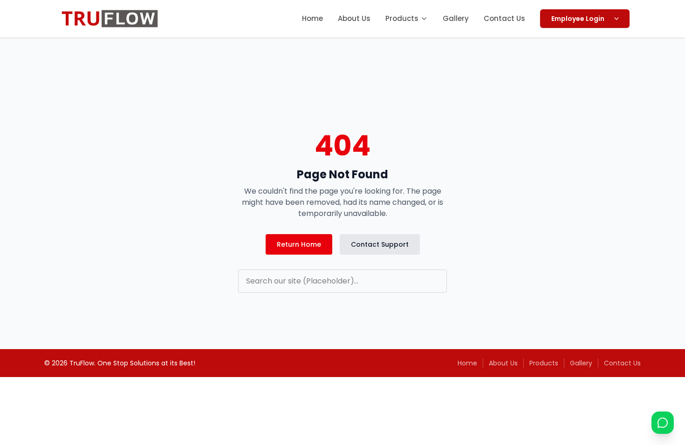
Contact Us (504, 18)
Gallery (456, 18)
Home (312, 18)
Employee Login (577, 18)
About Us (354, 18)
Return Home (299, 244)
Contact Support (380, 244)
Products (401, 18)
